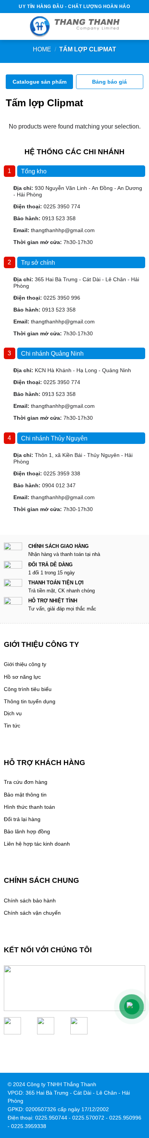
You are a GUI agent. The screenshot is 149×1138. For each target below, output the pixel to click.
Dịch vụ (13, 713)
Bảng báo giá (109, 82)
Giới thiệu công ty (25, 664)
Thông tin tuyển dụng (29, 701)
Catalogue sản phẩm (39, 82)
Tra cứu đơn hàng (25, 782)
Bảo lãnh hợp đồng (27, 832)
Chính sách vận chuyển (32, 913)
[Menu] (8, 26)
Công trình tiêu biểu (28, 689)
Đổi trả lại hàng (22, 819)
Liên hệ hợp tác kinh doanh (37, 844)
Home (42, 49)
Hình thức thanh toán (29, 807)
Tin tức (12, 726)
